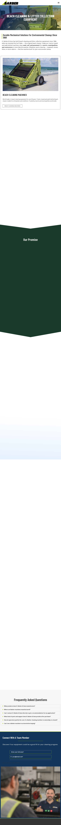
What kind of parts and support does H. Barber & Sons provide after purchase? (27, 716)
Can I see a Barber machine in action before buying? (19, 723)
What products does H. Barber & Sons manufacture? (19, 706)
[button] (58, 2)
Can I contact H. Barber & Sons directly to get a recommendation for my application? (29, 713)
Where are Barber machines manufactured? (17, 709)
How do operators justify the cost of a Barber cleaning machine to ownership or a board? (30, 720)
